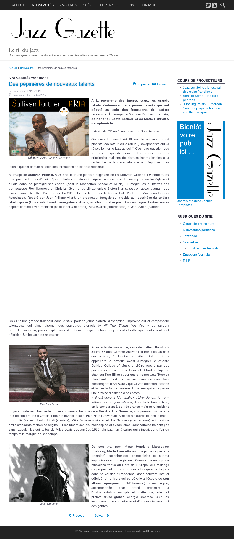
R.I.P (186, 260)
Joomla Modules (189, 201)
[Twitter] (208, 5)
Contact (148, 5)
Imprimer (144, 84)
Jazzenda (68, 5)
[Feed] (214, 5)
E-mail (161, 84)
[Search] (222, 5)
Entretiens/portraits (196, 254)
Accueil (19, 5)
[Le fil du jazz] (70, 28)
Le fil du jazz (24, 49)
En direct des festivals (203, 248)
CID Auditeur (153, 531)
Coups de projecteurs (198, 223)
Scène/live (190, 242)
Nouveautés (43, 5)
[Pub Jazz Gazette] (201, 159)
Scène (88, 5)
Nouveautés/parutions (199, 230)
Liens (129, 5)
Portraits (109, 5)
